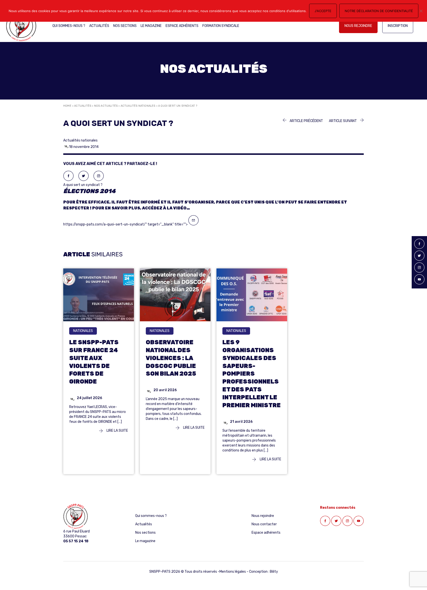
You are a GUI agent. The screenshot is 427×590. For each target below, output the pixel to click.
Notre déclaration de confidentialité (379, 11)
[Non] (420, 10)
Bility (274, 572)
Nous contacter (264, 524)
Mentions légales (232, 572)
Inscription (398, 26)
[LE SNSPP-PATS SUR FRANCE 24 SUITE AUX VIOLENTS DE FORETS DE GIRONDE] (98, 294)
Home (67, 105)
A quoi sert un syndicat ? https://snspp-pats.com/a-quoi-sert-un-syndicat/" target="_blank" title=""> (205, 204)
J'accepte (323, 11)
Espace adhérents (182, 26)
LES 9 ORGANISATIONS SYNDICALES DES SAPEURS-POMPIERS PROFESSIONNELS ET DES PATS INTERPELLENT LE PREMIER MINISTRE (251, 374)
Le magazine (151, 26)
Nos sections (125, 26)
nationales (83, 331)
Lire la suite (117, 430)
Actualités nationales (138, 105)
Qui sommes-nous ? (68, 26)
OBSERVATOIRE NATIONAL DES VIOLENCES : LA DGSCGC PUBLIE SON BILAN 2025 (171, 358)
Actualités (99, 26)
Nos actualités (106, 105)
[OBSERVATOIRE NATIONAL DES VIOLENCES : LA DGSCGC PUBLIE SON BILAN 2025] (175, 294)
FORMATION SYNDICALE (220, 26)
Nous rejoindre (358, 26)
